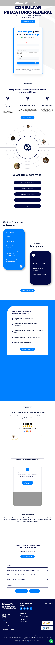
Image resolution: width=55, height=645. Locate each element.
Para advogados (7, 625)
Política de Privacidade (9, 629)
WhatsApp (20, 55)
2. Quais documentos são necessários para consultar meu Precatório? (27, 570)
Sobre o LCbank (7, 627)
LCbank (16, 635)
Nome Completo (22, 42)
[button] (35, 2)
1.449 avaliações (31, 428)
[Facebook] (21, 608)
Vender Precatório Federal (27, 63)
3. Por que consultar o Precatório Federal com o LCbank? (27, 575)
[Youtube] (27, 608)
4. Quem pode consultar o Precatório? (27, 579)
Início (4, 620)
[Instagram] (24, 608)
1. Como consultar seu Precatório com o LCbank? (27, 564)
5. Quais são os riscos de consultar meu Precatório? (27, 584)
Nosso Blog (6, 623)
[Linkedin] (31, 608)
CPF (18, 47)
